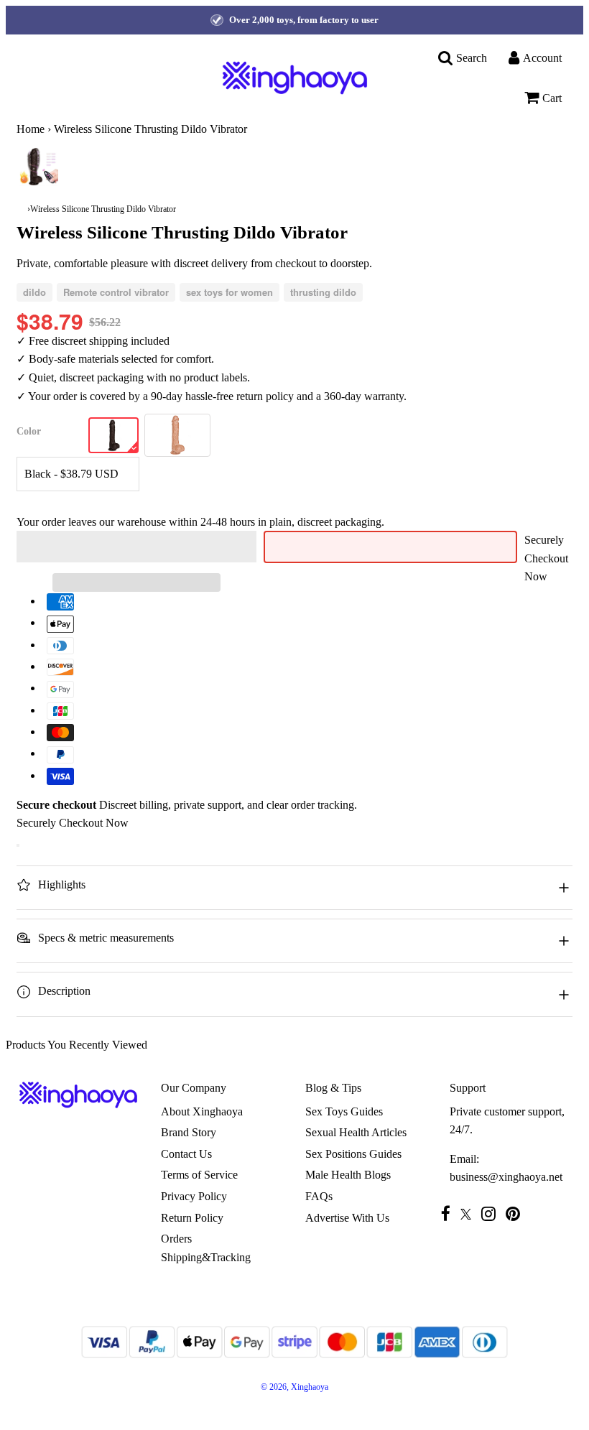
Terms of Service (199, 1175)
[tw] (469, 1214)
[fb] (449, 1213)
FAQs (319, 1196)
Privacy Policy (194, 1196)
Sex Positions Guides (353, 1154)
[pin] (516, 1213)
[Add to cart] (18, 845)
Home (31, 129)
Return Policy (192, 1218)
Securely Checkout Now (546, 558)
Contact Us (186, 1154)
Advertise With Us (347, 1218)
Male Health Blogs (348, 1175)
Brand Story (188, 1132)
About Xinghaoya (202, 1111)
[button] (136, 546)
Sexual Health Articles (356, 1132)
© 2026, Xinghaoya (294, 1387)
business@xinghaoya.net (506, 1177)
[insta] (492, 1213)
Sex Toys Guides (344, 1111)
